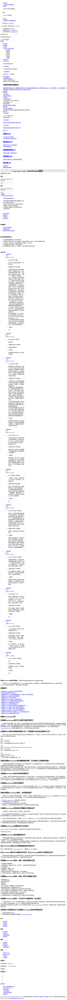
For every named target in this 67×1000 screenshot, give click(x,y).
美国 (4, 122)
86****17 (12, 361)
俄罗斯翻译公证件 (44, 88)
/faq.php (13, 912)
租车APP (5, 130)
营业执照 (41, 996)
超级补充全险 (7, 99)
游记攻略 (6, 120)
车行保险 (6, 94)
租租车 (2, 41)
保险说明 (5, 216)
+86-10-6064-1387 (14, 31)
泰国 (11, 122)
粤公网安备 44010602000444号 (16, 998)
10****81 (12, 336)
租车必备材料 (6, 213)
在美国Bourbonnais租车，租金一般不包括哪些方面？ (13, 708)
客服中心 (5, 942)
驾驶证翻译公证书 (19, 89)
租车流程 (5, 215)
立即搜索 (3, 194)
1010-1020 (12, 28)
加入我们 (5, 924)
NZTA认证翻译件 (52, 88)
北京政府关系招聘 (7, 992)
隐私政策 (5, 931)
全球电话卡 (7, 71)
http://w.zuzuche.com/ (6, 728)
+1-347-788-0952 (13, 30)
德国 (17, 122)
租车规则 (5, 936)
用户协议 (5, 933)
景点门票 (6, 61)
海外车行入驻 (6, 952)
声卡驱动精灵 (6, 990)
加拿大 (19, 122)
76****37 (12, 623)
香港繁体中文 (13, 20)
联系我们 (5, 923)
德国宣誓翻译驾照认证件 (9, 88)
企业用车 (5, 957)
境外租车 (5, 43)
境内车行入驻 (6, 954)
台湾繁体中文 (6, 20)
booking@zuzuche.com (27, 914)
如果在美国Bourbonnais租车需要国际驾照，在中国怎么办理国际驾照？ (17, 694)
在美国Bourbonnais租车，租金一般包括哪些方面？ (12, 707)
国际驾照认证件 (8, 78)
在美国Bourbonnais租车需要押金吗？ (9, 703)
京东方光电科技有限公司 (9, 986)
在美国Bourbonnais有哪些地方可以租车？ (10, 702)
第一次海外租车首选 (9, 48)
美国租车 (24, 171)
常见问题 (5, 945)
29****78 (12, 591)
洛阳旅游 (5, 994)
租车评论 (6, 113)
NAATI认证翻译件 (60, 88)
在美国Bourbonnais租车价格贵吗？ (9, 697)
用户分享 (5, 111)
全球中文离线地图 (7, 227)
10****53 (12, 257)
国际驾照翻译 (6, 76)
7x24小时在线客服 (5, 39)
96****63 (12, 508)
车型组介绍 (5, 218)
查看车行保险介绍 (7, 95)
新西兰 (13, 122)
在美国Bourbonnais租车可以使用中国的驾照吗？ (12, 691)
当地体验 (6, 66)
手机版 (4, 6)
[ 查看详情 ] (8, 254)
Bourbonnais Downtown (6, 831)
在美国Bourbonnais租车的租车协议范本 (10, 713)
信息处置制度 (6, 935)
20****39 (12, 472)
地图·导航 (5, 106)
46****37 (12, 432)
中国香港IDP (11, 89)
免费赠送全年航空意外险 (9, 230)
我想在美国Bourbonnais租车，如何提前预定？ (11, 699)
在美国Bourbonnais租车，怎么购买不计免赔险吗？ (12, 710)
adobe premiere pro (7, 987)
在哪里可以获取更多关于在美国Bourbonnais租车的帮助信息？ (15, 711)
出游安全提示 (6, 947)
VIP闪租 (5, 47)
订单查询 (5, 4)
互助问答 (6, 125)
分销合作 (5, 956)
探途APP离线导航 (8, 108)
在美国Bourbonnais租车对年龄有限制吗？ (10, 696)
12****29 (12, 655)
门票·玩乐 (5, 59)
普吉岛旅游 (5, 989)
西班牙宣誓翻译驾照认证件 (33, 88)
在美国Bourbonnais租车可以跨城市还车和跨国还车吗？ (13, 705)
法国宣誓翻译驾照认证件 (20, 88)
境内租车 (5, 45)
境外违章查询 (11, 4)
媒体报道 (5, 926)
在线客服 (3, 968)
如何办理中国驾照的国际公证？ (8, 692)
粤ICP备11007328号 (48, 996)
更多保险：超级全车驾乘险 (9, 105)
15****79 (12, 554)
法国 (19, 127)
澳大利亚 (7, 122)
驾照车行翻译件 (27, 89)
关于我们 (5, 921)
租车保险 (5, 91)
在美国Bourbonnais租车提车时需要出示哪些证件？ (12, 700)
